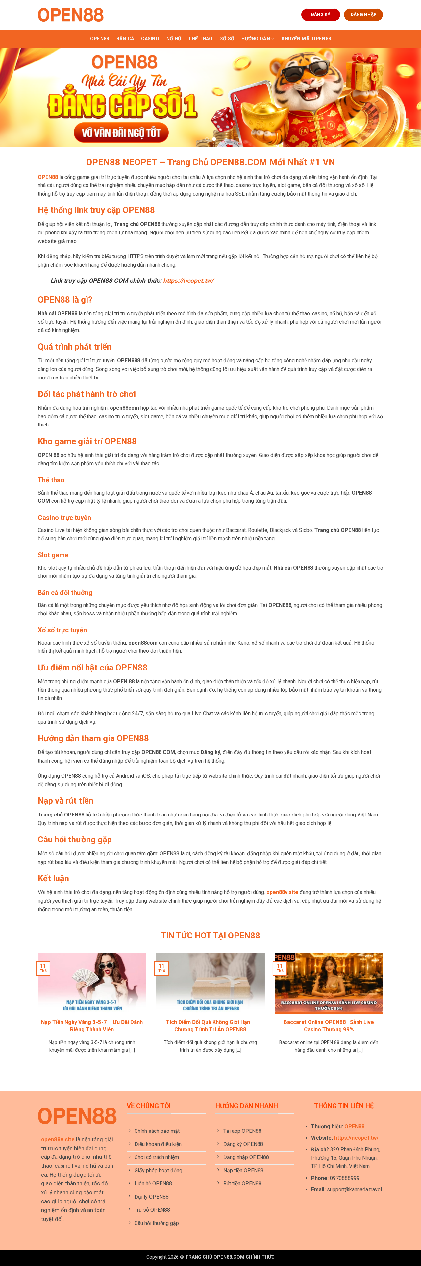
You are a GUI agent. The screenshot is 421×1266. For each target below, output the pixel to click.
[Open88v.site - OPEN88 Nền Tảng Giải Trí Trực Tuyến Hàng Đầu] (71, 15)
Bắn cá (125, 39)
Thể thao (200, 39)
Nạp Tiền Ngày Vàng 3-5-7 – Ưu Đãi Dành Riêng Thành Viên (92, 1026)
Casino (150, 39)
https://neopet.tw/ (356, 1138)
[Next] (404, 98)
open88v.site (282, 892)
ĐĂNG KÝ (320, 14)
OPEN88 (99, 39)
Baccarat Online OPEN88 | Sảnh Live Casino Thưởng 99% (329, 1026)
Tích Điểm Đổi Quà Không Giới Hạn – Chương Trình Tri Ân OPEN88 (210, 1026)
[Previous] (17, 98)
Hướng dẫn (255, 39)
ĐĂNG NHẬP (364, 14)
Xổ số (227, 39)
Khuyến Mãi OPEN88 (306, 39)
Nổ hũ (173, 39)
